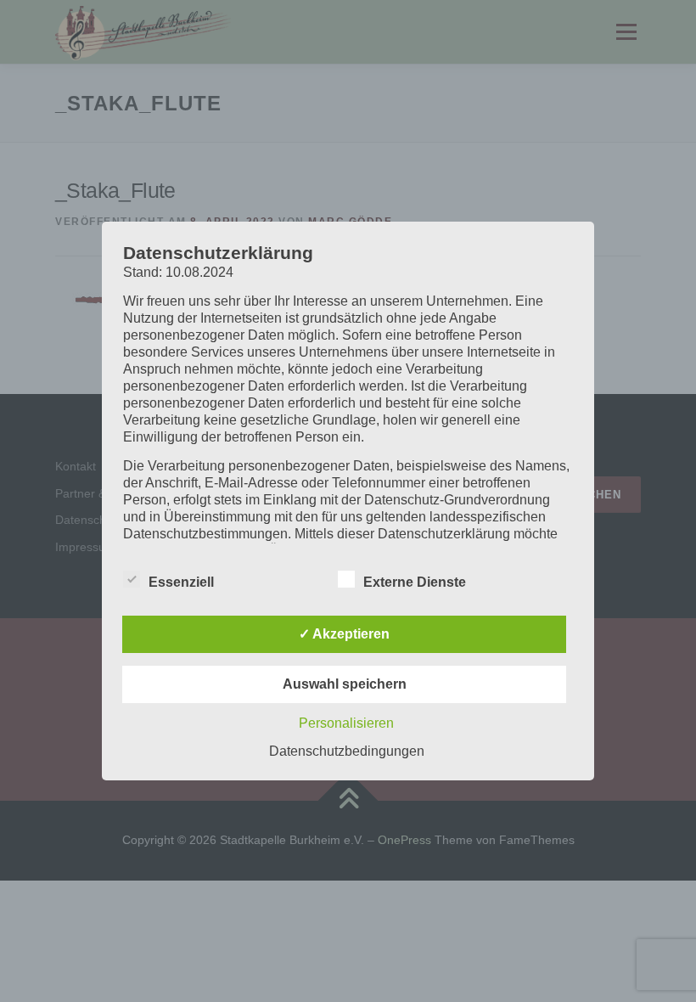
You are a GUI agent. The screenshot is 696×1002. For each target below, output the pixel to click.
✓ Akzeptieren (344, 634)
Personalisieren (346, 723)
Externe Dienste (414, 582)
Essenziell (181, 582)
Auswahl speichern (345, 684)
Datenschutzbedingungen (346, 751)
